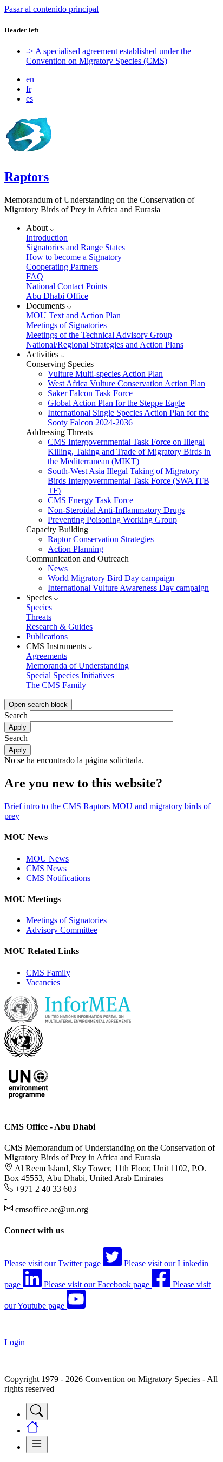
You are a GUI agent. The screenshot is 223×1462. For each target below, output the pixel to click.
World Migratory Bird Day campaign (111, 578)
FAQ (34, 276)
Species (39, 607)
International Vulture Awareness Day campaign (128, 587)
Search (16, 715)
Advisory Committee (61, 929)
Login (14, 1342)
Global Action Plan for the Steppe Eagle (116, 403)
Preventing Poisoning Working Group (112, 519)
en (30, 79)
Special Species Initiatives (70, 675)
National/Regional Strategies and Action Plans (104, 344)
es (29, 98)
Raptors (26, 177)
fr (28, 89)
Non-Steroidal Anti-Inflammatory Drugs (116, 510)
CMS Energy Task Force (90, 500)
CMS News (46, 868)
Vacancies (43, 982)
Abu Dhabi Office (57, 296)
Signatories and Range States (75, 247)
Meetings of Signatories (66, 325)
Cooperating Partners (62, 266)
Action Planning (75, 548)
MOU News (47, 858)
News (58, 568)
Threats (38, 617)
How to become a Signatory (74, 257)
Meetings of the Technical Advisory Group (99, 334)
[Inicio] (28, 153)
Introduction (47, 237)
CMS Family (48, 972)
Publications (47, 636)
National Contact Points (66, 286)
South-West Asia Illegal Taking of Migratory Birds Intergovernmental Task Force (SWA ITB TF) (128, 480)
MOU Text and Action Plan (73, 315)
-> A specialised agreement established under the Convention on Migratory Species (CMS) (108, 55)
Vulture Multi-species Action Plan (105, 373)
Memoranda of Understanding (77, 665)
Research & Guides (59, 626)
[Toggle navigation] (37, 1411)
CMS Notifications (58, 878)
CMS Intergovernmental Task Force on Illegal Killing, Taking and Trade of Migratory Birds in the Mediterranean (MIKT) (129, 451)
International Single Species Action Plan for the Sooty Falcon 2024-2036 (128, 417)
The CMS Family (56, 685)
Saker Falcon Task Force (90, 393)
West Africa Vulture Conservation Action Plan (126, 383)
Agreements (46, 655)
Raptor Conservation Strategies (101, 539)
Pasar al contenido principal (51, 9)
